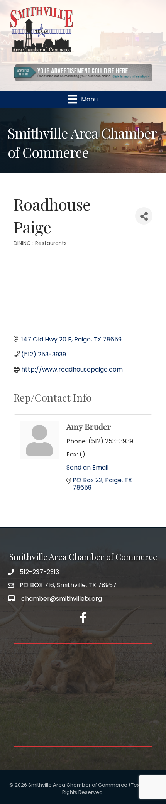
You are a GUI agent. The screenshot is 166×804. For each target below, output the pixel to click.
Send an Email (87, 467)
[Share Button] (143, 216)
